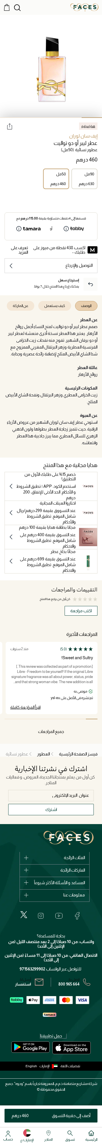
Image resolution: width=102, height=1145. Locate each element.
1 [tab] (92, 117)
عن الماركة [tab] (20, 306)
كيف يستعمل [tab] (54, 306)
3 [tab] (51, 117)
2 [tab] (71, 117)
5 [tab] (10, 117)
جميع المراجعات (51, 731)
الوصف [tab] (86, 306)
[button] (49, 1066)
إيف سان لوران (83, 136)
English (31, 1066)
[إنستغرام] (40, 915)
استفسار (23, 984)
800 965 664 (69, 984)
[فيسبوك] (77, 915)
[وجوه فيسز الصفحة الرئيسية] (84, 7)
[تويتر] (23, 914)
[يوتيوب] (58, 915)
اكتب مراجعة (81, 610)
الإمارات (44, 1066)
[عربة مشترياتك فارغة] (6, 7)
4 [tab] (30, 117)
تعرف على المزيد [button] (19, 250)
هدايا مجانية (88, 126)
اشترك (51, 809)
